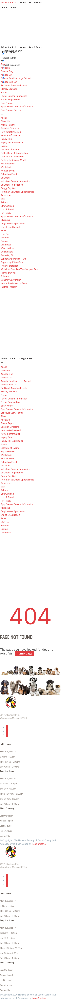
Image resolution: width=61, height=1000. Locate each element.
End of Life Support (10, 227)
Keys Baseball (8, 163)
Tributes (5, 276)
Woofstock (6, 167)
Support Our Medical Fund (13, 258)
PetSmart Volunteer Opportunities (17, 192)
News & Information (10, 135)
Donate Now (7, 251)
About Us (5, 121)
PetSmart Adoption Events (14, 85)
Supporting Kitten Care (12, 262)
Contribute (6, 244)
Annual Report (7, 125)
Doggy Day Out (8, 188)
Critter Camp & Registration (14, 153)
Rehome (5, 237)
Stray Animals (7, 206)
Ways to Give (7, 248)
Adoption (5, 68)
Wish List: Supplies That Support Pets (19, 269)
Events (4, 146)
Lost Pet (5, 234)
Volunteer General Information (15, 181)
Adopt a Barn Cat (9, 82)
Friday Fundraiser (9, 265)
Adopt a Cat (6, 75)
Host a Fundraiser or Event (14, 283)
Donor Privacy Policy (11, 280)
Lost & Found (7, 209)
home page (24, 653)
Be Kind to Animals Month (13, 160)
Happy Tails (6, 139)
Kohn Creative (39, 844)
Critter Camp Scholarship (13, 156)
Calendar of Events (10, 149)
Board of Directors (10, 128)
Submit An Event (9, 174)
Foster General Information (14, 96)
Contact (4, 241)
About (4, 118)
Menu (2, 60)
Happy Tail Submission (12, 142)
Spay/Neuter (7, 103)
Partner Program (9, 287)
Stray (3, 230)
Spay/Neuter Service (11, 110)
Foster (4, 92)
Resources (6, 195)
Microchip (5, 220)
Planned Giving (8, 273)
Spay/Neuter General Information (17, 106)
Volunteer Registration (12, 184)
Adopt (4, 64)
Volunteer (5, 177)
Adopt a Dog (7, 71)
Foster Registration (10, 99)
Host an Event (7, 170)
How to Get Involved (11, 132)
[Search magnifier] (3, 38)
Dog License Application (13, 223)
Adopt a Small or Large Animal (15, 78)
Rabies (4, 202)
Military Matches (9, 89)
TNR (3, 199)
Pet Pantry (6, 213)
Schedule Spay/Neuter (12, 412)
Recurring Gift (7, 255)
